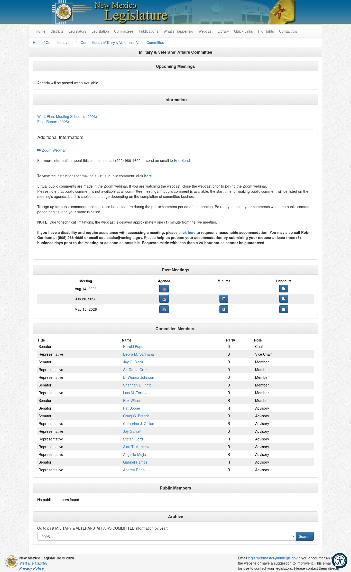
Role (258, 340)
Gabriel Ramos (135, 462)
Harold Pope (133, 346)
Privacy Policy (31, 568)
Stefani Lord (133, 438)
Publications (148, 31)
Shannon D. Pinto (137, 385)
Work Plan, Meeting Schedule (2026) (67, 116)
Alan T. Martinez (136, 446)
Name (127, 340)
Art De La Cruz (135, 369)
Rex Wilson (132, 400)
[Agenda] (164, 288)
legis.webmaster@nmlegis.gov (273, 557)
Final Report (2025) (53, 121)
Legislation (100, 31)
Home (38, 42)
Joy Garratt (132, 431)
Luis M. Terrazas (136, 392)
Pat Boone (131, 408)
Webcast (205, 31)
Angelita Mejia (134, 454)
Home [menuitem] (40, 31)
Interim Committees (84, 42)
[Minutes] (223, 299)
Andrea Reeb (134, 469)
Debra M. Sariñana (138, 354)
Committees (124, 31)
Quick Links (243, 31)
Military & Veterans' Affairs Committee (133, 42)
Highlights (266, 31)
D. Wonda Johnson (138, 377)
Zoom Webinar (53, 150)
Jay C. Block (133, 361)
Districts (57, 31)
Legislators (77, 31)
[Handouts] (283, 288)
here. (148, 175)
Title (41, 340)
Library (223, 31)
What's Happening (178, 31)
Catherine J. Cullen (138, 423)
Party (230, 340)
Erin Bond (182, 160)
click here (187, 232)
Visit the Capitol (33, 563)
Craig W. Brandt (136, 415)
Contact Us (288, 31)
